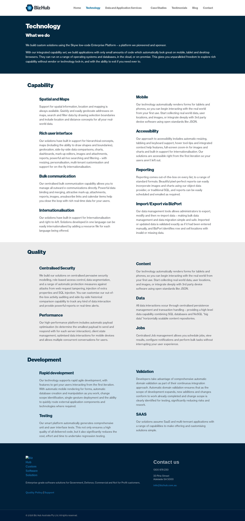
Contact (208, 8)
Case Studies (159, 8)
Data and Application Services (123, 8)
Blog (195, 8)
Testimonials (179, 8)
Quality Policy (34, 492)
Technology (93, 8)
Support (49, 492)
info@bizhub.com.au (165, 485)
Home (77, 8)
